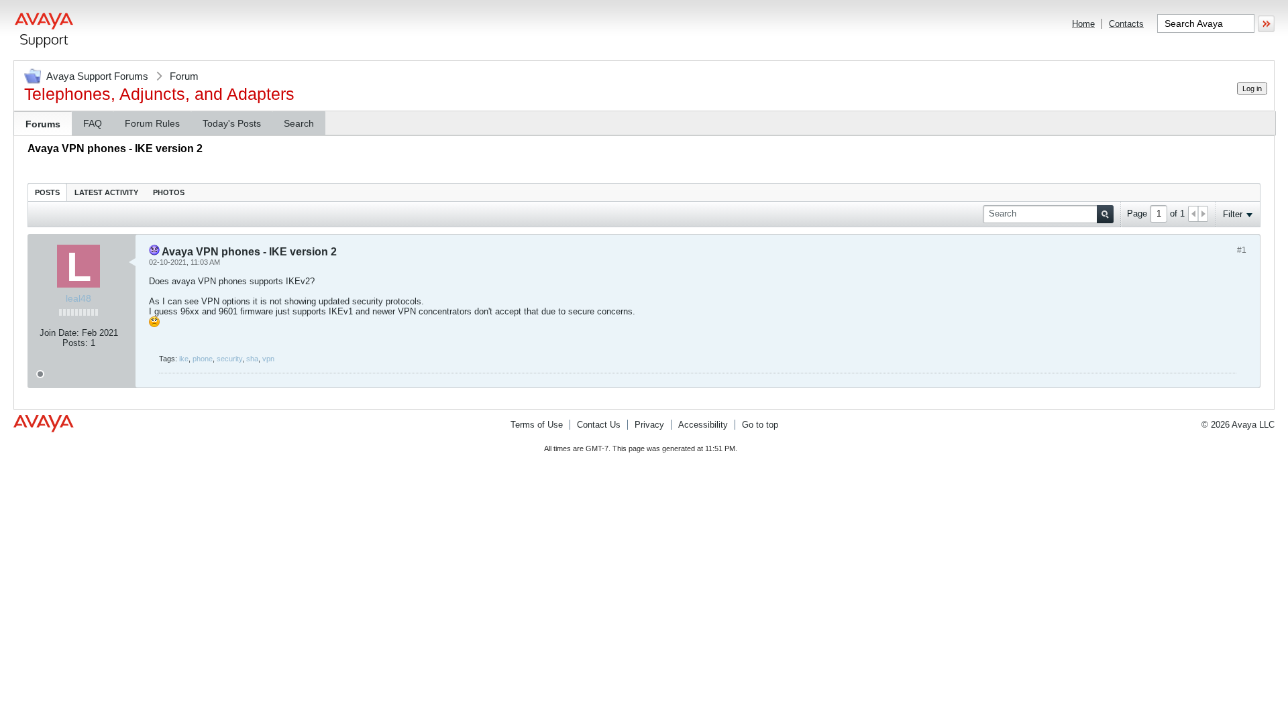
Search (299, 123)
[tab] (47, 192)
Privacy (649, 425)
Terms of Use (537, 425)
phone (203, 359)
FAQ (92, 123)
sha (252, 359)
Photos (168, 192)
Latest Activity (106, 192)
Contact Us (599, 425)
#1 (1241, 250)
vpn (268, 359)
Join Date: (59, 333)
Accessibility (703, 425)
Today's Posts (232, 123)
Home (1083, 24)
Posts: (75, 343)
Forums (42, 124)
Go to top (760, 425)
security (229, 359)
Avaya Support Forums (97, 76)
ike (184, 359)
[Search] (1105, 214)
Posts (47, 192)
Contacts (1126, 24)
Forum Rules (152, 123)
